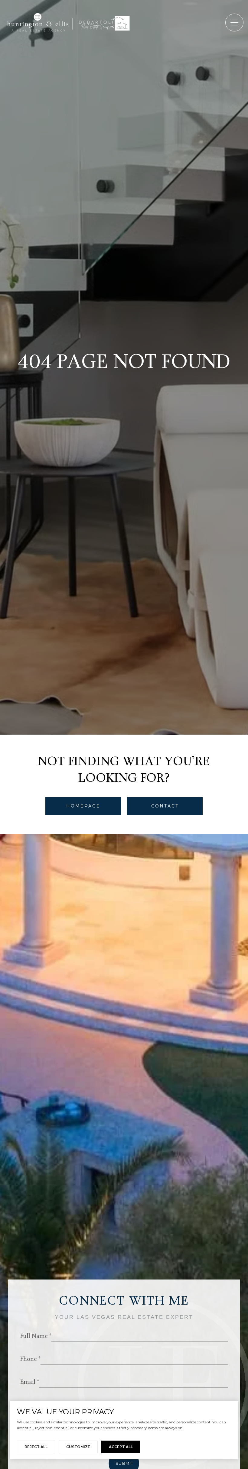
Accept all (121, 1447)
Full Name (34, 1336)
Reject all (35, 1447)
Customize (78, 1447)
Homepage (83, 806)
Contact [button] (165, 806)
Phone (28, 1359)
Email (27, 1382)
